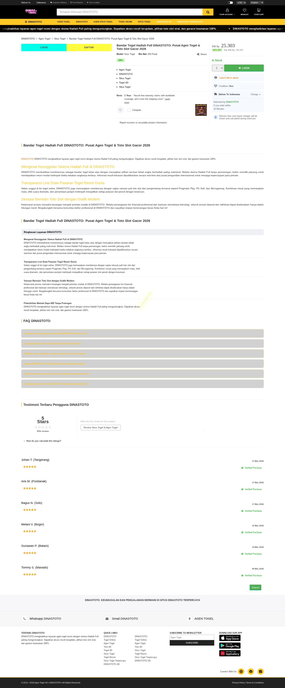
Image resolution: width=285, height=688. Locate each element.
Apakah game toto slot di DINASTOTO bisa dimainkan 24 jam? (56, 384)
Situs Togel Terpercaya (115, 660)
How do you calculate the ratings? (43, 441)
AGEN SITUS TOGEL (103, 22)
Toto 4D (107, 647)
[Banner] (32, 12)
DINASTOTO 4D (164, 22)
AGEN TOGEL (63, 22)
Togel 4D (108, 650)
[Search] (208, 12)
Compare (136, 110)
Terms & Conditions (255, 683)
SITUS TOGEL (144, 22)
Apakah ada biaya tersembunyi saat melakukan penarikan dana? (57, 373)
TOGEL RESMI (125, 22)
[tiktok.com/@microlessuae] (260, 671)
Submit (255, 587)
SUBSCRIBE (192, 643)
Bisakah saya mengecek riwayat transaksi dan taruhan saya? (55, 353)
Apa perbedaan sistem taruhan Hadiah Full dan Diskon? (52, 343)
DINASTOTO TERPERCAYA (190, 22)
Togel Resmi (110, 657)
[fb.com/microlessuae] (251, 671)
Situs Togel (59, 38)
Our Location (94, 2)
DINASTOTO (82, 22)
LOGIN (44, 47)
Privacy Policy (238, 683)
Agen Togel (44, 38)
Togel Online (110, 640)
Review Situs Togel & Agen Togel (101, 427)
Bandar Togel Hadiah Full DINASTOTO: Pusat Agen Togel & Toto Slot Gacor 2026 (111, 38)
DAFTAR (89, 47)
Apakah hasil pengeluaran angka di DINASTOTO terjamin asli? (56, 333)
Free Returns (77, 2)
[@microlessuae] (241, 671)
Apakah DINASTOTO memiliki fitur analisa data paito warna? (55, 363)
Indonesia (33, 2)
